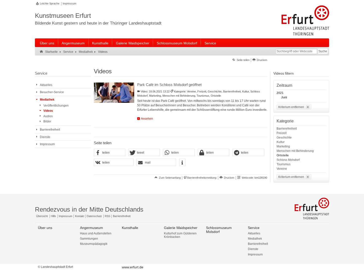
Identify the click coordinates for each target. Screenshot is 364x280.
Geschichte (284, 137)
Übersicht (42, 216)
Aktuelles (254, 233)
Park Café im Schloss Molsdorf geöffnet (169, 85)
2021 (280, 93)
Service (210, 43)
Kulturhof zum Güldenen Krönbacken (180, 235)
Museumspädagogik (93, 244)
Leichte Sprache (49, 3)
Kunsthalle (100, 43)
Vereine (282, 168)
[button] (109, 152)
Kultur (281, 142)
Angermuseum (73, 43)
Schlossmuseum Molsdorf (177, 43)
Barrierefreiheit (287, 128)
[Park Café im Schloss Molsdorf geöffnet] (114, 93)
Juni (284, 97)
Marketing (283, 146)
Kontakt (79, 216)
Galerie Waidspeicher (132, 43)
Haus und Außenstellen (95, 233)
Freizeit (281, 133)
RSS (107, 216)
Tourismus (283, 164)
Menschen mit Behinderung (295, 151)
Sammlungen (89, 238)
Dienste (253, 249)
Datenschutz (94, 216)
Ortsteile (283, 155)
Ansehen (147, 118)
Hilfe (53, 216)
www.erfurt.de (132, 267)
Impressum (69, 3)
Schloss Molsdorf (288, 160)
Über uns (47, 43)
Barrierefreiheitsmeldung (201, 177)
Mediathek (255, 238)
